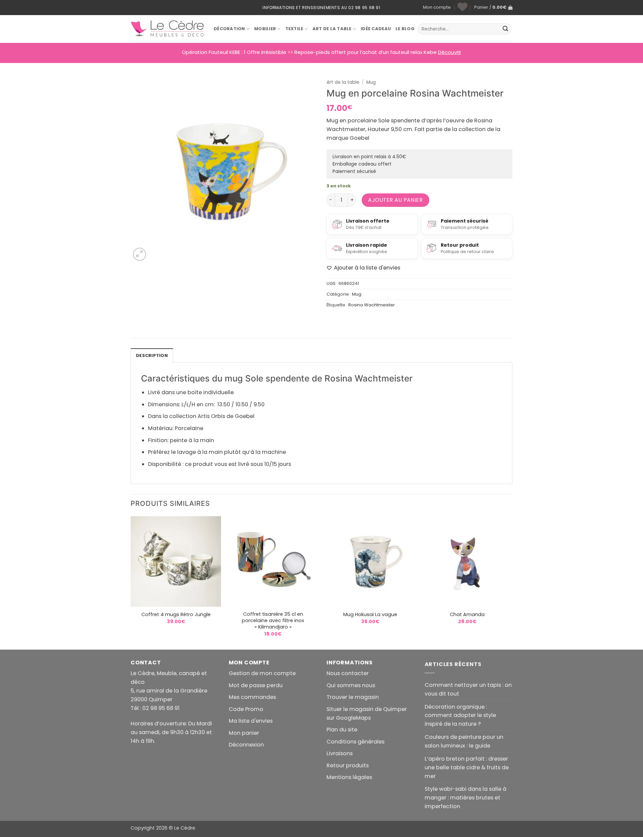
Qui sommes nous (351, 685)
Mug (371, 82)
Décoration (229, 28)
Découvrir (449, 52)
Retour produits (348, 765)
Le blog (405, 28)
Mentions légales (349, 777)
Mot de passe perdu (256, 685)
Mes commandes (252, 697)
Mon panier (244, 733)
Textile (294, 28)
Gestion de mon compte (262, 673)
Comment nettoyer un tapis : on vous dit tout (468, 689)
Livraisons (340, 753)
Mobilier (265, 28)
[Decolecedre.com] (167, 29)
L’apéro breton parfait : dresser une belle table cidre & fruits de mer (467, 767)
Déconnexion (246, 745)
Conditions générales (355, 741)
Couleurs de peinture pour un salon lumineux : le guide (464, 741)
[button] (493, 7)
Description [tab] (152, 355)
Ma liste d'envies (251, 721)
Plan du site (342, 729)
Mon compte (437, 7)
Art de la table (332, 28)
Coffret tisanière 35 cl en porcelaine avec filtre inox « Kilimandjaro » (273, 620)
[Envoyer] (505, 29)
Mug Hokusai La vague (370, 614)
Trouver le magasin (353, 697)
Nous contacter (348, 673)
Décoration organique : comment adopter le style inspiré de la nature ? (460, 715)
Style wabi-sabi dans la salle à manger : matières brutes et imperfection (465, 797)
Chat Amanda (467, 614)
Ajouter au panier (395, 199)
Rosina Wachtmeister (371, 305)
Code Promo (246, 709)
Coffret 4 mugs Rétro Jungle (176, 614)
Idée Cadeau (376, 28)
